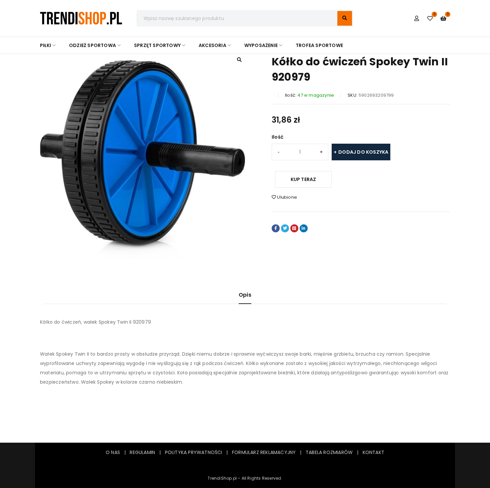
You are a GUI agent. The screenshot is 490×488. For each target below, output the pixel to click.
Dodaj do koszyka (363, 152)
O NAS (113, 452)
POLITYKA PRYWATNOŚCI (193, 452)
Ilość (277, 137)
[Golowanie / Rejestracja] (416, 18)
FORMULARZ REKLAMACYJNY (264, 452)
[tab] (245, 297)
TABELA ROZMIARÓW (329, 452)
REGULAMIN (144, 452)
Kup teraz (303, 179)
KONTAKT (373, 452)
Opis (245, 295)
